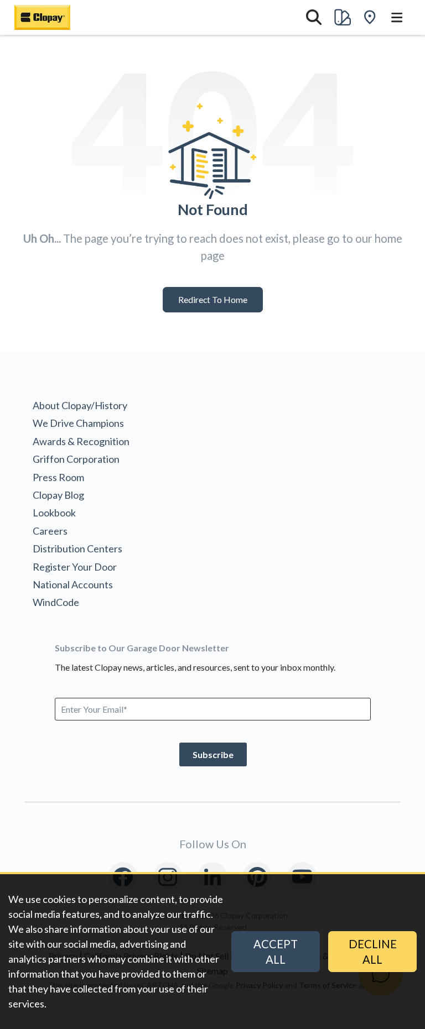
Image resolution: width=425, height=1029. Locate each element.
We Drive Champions (78, 423)
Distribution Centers (77, 548)
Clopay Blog (58, 495)
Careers (50, 531)
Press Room (58, 477)
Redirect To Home (212, 299)
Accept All (275, 951)
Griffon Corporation (76, 459)
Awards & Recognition (81, 441)
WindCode (56, 602)
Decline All (373, 951)
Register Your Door (75, 567)
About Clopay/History (80, 405)
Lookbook (54, 512)
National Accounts (73, 584)
